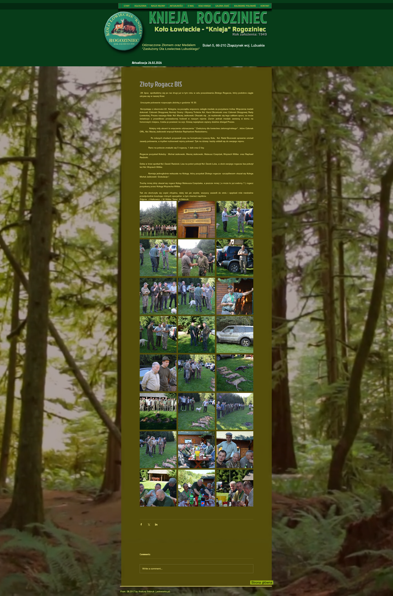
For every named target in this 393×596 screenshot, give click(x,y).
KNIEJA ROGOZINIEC (208, 16)
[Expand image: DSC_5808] (234, 334)
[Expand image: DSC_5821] (234, 257)
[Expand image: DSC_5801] (234, 372)
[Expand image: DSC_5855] (234, 449)
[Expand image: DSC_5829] (196, 296)
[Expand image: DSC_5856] (234, 296)
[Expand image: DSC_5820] (196, 411)
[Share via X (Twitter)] (148, 524)
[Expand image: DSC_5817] (158, 449)
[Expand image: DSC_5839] (158, 372)
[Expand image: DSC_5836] (158, 296)
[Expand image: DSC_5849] (196, 488)
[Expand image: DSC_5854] (158, 488)
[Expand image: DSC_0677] (158, 219)
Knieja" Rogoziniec (237, 28)
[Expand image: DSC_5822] (158, 334)
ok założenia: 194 (250, 34)
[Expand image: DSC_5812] (196, 372)
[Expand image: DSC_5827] (158, 257)
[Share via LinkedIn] (156, 524)
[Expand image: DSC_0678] (196, 257)
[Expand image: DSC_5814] (196, 334)
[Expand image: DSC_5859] (196, 449)
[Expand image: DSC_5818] (234, 411)
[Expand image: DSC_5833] (234, 219)
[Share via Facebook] (141, 524)
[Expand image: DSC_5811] (196, 219)
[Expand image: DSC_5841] (158, 411)
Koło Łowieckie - (180, 28)
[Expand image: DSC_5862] (234, 488)
